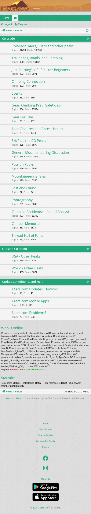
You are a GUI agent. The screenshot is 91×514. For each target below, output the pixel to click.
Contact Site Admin (45, 441)
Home (6, 18)
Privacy (45, 447)
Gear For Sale (22, 117)
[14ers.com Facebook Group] (45, 458)
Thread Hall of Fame (28, 235)
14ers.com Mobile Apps (30, 301)
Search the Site (45, 435)
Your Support (45, 429)
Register (23, 24)
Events (17, 93)
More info (45, 479)
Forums (16, 19)
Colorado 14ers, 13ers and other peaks (43, 46)
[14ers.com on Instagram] (45, 468)
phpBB (47, 398)
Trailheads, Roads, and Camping (37, 58)
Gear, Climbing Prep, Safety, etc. (37, 105)
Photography (22, 199)
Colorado (8, 38)
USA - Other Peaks (26, 256)
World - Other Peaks (28, 268)
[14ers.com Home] (15, 5)
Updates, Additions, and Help (22, 282)
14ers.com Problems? (29, 312)
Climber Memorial (26, 223)
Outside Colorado (14, 249)
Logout (8, 24)
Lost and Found (24, 188)
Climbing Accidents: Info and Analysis (41, 211)
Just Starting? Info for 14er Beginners (41, 69)
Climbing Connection (28, 81)
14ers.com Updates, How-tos (35, 289)
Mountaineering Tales (29, 176)
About (45, 423)
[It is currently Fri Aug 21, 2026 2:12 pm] (87, 30)
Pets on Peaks (23, 164)
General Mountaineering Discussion (40, 152)
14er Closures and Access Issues (37, 128)
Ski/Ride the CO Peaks (29, 140)
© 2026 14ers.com (40, 507)
